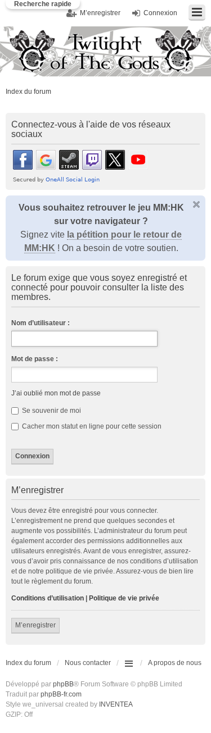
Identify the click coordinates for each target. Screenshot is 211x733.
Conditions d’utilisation (47, 598)
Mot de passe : (34, 359)
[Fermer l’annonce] (196, 204)
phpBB (63, 684)
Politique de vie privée (124, 598)
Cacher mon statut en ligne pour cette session (90, 426)
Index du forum (28, 91)
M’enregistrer (35, 625)
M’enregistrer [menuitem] (100, 13)
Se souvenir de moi (50, 411)
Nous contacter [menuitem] (88, 663)
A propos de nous (174, 663)
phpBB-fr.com (61, 694)
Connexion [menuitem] (160, 13)
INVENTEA (116, 704)
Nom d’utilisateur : (40, 323)
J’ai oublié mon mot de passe (56, 393)
